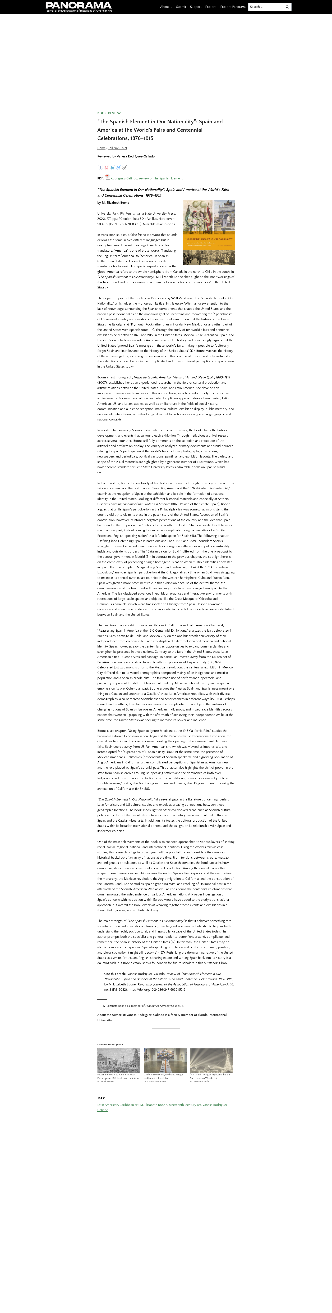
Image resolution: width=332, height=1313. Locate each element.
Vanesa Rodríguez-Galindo (136, 156)
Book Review (109, 113)
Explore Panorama (233, 7)
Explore (210, 7)
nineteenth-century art (185, 1105)
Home (101, 148)
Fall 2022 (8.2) (117, 148)
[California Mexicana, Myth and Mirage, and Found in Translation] (165, 1060)
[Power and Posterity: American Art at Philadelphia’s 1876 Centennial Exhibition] (118, 1060)
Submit (181, 7)
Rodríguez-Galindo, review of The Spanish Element (147, 178)
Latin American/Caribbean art (118, 1105)
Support (195, 7)
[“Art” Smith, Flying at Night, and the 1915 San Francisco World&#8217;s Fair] (211, 1060)
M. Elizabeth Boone (153, 1105)
